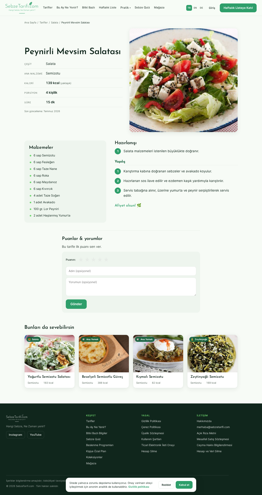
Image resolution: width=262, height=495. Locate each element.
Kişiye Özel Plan (96, 451)
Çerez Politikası (151, 427)
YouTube (35, 434)
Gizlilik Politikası (151, 421)
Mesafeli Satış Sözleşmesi (213, 439)
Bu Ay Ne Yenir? (67, 7)
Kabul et (184, 484)
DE (201, 7)
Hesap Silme (149, 451)
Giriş (212, 7)
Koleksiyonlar (94, 457)
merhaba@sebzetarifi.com (213, 427)
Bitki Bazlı (88, 7)
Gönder (76, 304)
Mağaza (159, 7)
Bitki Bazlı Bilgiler (96, 433)
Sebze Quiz (142, 7)
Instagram (15, 434)
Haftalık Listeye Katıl (238, 8)
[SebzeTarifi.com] (21, 8)
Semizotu (53, 73)
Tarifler (48, 7)
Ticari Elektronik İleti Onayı (158, 445)
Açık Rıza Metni (206, 433)
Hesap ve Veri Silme (209, 451)
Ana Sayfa (30, 22)
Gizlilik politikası (138, 486)
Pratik (125, 7)
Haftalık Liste (107, 7)
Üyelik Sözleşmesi (152, 433)
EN (195, 7)
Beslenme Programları (99, 445)
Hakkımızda (204, 421)
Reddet (166, 484)
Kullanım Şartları (151, 439)
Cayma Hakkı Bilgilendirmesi (214, 445)
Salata (54, 22)
